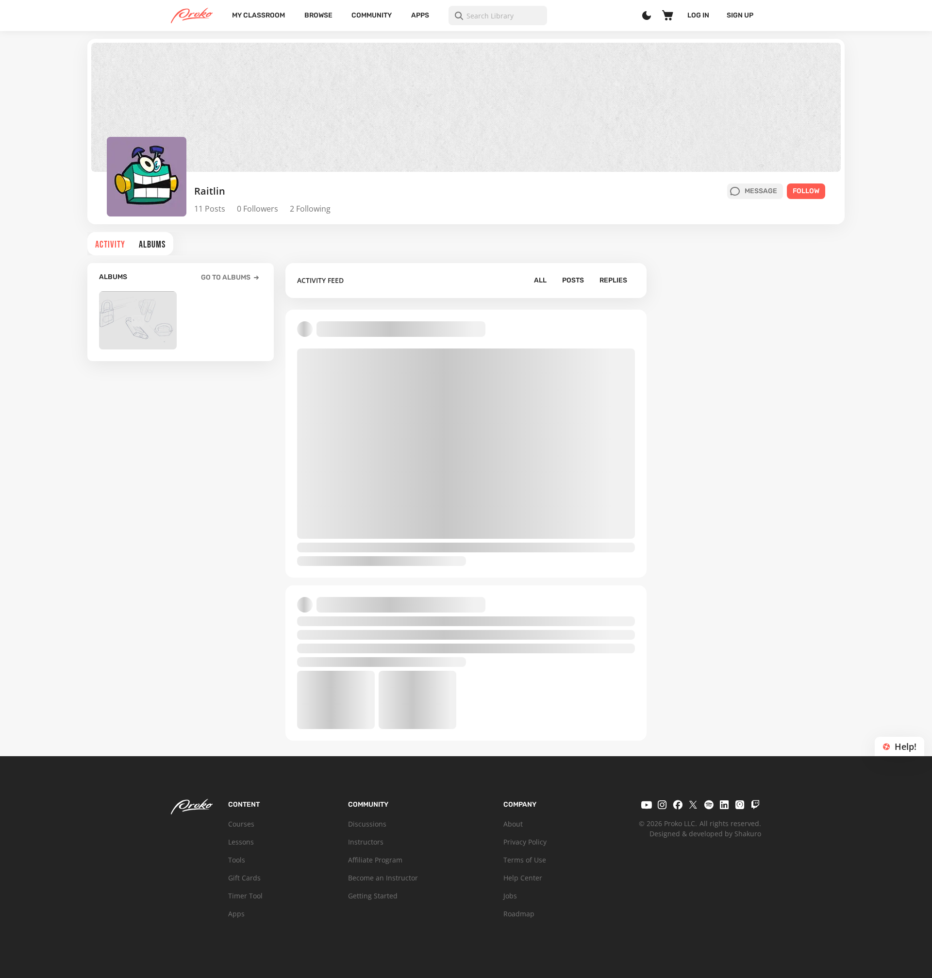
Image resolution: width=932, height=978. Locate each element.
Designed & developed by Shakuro (705, 833)
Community (371, 15)
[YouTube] (646, 805)
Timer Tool (245, 895)
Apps (420, 15)
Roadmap (518, 913)
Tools (236, 859)
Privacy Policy (525, 841)
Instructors (365, 841)
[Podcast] (740, 805)
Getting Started (373, 895)
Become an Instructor (383, 877)
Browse (318, 15)
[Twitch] (755, 805)
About (513, 824)
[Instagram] (662, 805)
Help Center (522, 877)
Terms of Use (524, 859)
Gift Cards (244, 877)
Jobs (510, 895)
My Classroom (258, 15)
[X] (693, 805)
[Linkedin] (724, 805)
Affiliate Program (375, 859)
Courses (241, 824)
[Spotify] (709, 805)
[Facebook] (677, 805)
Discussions (367, 824)
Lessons (241, 841)
